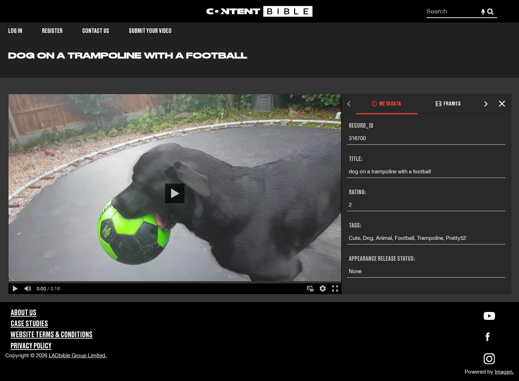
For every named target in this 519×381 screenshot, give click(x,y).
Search (490, 11)
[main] (259, 176)
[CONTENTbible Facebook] (487, 338)
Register (52, 31)
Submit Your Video (150, 31)
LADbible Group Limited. (78, 355)
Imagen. (504, 372)
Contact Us (95, 31)
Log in (15, 31)
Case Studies (29, 324)
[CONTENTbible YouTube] (489, 315)
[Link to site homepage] (259, 11)
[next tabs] (486, 104)
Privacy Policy (31, 346)
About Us (23, 313)
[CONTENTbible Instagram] (489, 363)
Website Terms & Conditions (52, 335)
